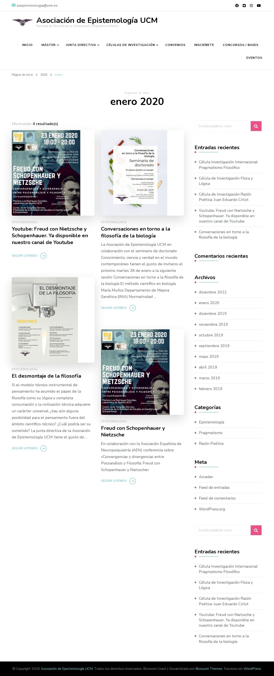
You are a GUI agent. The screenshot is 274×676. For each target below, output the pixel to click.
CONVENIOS (175, 45)
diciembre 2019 (213, 313)
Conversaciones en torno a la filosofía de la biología (135, 232)
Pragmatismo (210, 432)
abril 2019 (208, 367)
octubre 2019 (211, 335)
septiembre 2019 (214, 345)
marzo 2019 (209, 378)
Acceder (206, 476)
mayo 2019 (209, 356)
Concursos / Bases (240, 45)
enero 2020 (209, 302)
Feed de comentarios (217, 498)
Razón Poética (211, 443)
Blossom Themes (208, 668)
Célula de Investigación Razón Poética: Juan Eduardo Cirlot (225, 197)
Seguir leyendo (25, 256)
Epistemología (25, 222)
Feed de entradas (214, 487)
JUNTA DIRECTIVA (81, 45)
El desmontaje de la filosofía (46, 376)
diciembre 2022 (213, 292)
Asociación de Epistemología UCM (97, 20)
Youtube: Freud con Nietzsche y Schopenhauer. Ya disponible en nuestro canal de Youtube (50, 236)
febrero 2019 (210, 388)
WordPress (252, 668)
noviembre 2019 (213, 324)
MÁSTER (49, 45)
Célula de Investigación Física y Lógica (226, 181)
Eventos (254, 58)
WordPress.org (212, 509)
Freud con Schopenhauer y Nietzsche (133, 431)
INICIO (27, 45)
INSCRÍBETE (204, 45)
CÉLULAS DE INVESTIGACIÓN (130, 45)
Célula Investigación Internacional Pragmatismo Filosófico (228, 164)
